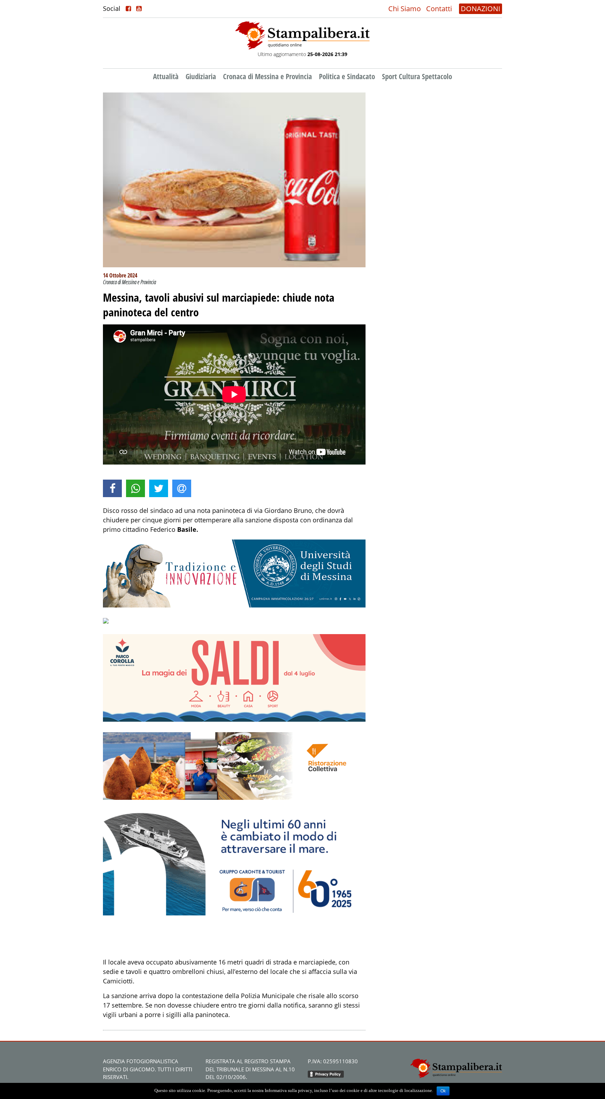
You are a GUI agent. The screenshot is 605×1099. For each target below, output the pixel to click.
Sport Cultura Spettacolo (417, 76)
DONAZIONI (480, 8)
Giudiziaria (201, 76)
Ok (443, 1090)
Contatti (439, 8)
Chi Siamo (404, 8)
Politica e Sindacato (347, 76)
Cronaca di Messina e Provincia (267, 76)
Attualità (166, 76)
